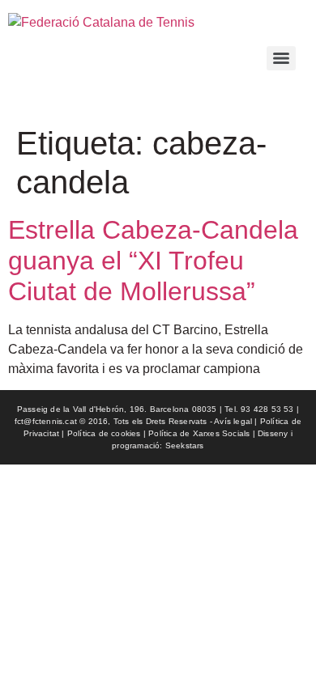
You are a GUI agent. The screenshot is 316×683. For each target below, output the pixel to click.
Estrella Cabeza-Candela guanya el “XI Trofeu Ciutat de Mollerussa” (153, 261)
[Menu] (281, 58)
